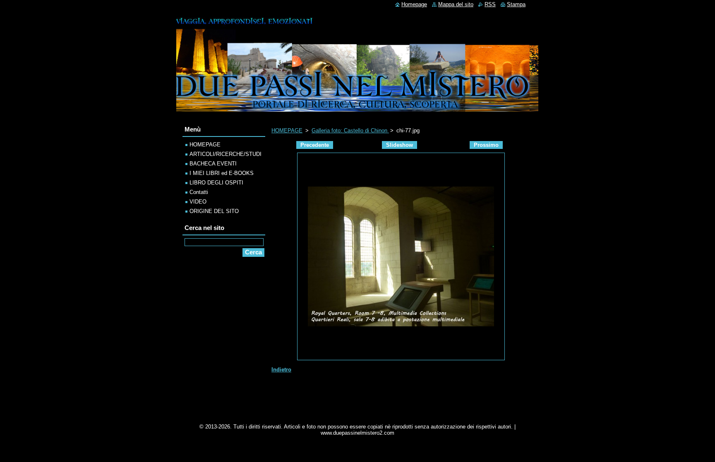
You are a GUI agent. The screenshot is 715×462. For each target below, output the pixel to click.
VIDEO (198, 202)
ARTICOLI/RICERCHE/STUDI (226, 154)
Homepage (414, 4)
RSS (490, 4)
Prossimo (486, 145)
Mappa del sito (455, 4)
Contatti (199, 192)
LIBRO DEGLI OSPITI (216, 183)
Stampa (516, 4)
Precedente (314, 145)
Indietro (281, 369)
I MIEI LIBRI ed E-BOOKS (222, 173)
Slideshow (399, 145)
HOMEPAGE (286, 130)
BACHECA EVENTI (213, 163)
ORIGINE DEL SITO (214, 211)
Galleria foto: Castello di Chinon (350, 130)
